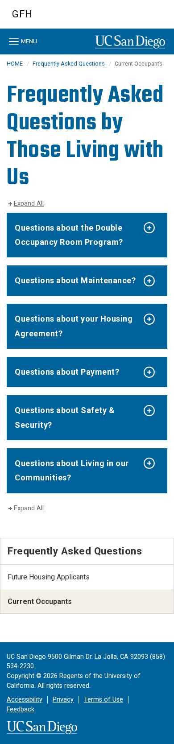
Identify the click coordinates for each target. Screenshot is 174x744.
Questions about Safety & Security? (65, 417)
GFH (22, 14)
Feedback (20, 709)
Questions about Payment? (67, 371)
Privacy (63, 699)
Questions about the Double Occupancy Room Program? (69, 235)
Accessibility (24, 699)
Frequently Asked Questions (69, 63)
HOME (15, 63)
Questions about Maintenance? (75, 280)
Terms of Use (103, 699)
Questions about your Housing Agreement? (74, 326)
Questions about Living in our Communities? (72, 470)
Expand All (29, 203)
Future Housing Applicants (49, 577)
